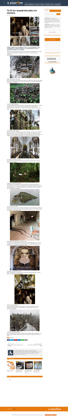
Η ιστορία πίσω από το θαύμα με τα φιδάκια (37, 371)
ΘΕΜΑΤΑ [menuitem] (42, 4)
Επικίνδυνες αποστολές (10, 370)
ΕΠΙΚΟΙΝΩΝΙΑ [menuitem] (57, 4)
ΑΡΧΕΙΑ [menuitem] (52, 4)
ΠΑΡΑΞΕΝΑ (11, 337)
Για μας (46, 10)
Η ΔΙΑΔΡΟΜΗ (14, 409)
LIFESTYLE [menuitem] (37, 4)
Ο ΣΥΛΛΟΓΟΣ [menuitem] (47, 4)
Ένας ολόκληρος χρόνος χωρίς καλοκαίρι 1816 (19, 371)
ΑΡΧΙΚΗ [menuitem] (26, 4)
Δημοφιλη (58, 10)
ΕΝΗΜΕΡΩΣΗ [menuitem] (31, 4)
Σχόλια (52, 10)
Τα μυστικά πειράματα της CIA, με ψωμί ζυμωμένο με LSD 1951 (28, 371)
